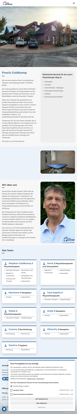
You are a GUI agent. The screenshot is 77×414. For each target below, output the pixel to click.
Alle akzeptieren (41, 399)
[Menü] (74, 3)
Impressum (40, 379)
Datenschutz (31, 379)
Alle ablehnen (41, 403)
